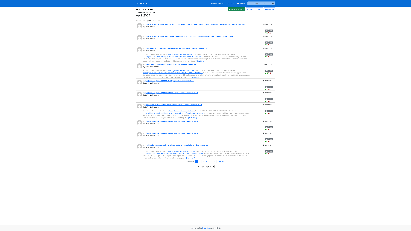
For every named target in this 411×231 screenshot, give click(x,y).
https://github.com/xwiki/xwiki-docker (181, 111)
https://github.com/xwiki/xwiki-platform (182, 54)
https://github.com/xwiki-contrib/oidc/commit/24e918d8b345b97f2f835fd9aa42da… (173, 73)
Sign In (231, 3)
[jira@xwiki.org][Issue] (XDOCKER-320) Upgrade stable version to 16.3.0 (171, 93)
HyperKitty (206, 228)
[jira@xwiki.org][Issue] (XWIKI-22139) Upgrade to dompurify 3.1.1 (169, 81)
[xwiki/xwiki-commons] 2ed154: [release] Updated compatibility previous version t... (176, 145)
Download (270, 9)
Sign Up (242, 3)
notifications (144, 9)
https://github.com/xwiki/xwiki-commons (182, 151)
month (254, 9)
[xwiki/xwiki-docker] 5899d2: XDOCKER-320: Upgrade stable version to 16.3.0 (173, 105)
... (209, 161)
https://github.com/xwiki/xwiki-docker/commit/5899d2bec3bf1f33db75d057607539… (173, 113)
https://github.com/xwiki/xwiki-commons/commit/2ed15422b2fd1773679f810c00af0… (173, 153)
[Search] (273, 3)
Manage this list (219, 3)
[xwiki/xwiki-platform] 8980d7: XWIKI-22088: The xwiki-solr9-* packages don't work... (176, 48)
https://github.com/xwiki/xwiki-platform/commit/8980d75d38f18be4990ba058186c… (173, 57)
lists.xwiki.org (142, 3)
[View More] (200, 61)
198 (214, 161)
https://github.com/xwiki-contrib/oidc (181, 71)
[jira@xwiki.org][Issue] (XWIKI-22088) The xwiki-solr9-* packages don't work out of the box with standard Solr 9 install (189, 36)
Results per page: (203, 166)
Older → (221, 161)
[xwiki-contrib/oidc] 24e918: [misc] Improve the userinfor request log (170, 64)
